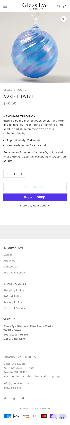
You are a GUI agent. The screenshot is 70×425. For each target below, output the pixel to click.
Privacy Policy (12, 302)
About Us (9, 260)
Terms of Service (14, 308)
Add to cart (35, 186)
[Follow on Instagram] (14, 398)
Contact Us (10, 266)
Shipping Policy (13, 290)
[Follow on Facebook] (5, 398)
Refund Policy (12, 296)
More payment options (35, 205)
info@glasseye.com (16, 383)
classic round (15, 89)
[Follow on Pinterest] (22, 398)
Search (8, 254)
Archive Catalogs (14, 272)
